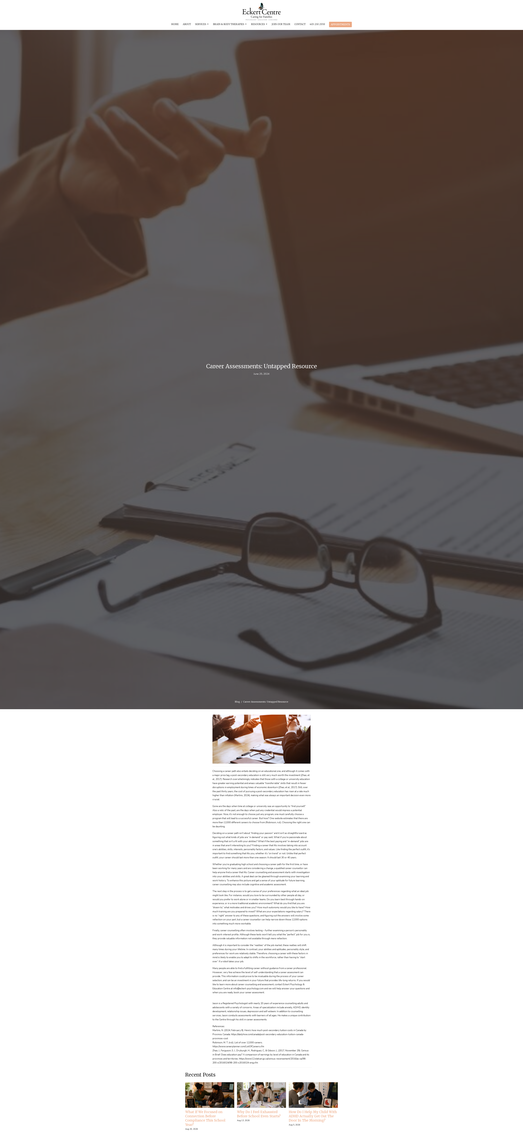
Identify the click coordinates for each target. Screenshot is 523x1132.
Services (200, 24)
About (187, 24)
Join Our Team (281, 24)
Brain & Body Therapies (228, 24)
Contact (300, 24)
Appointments (340, 24)
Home (175, 24)
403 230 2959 (317, 24)
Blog (237, 701)
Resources (258, 24)
